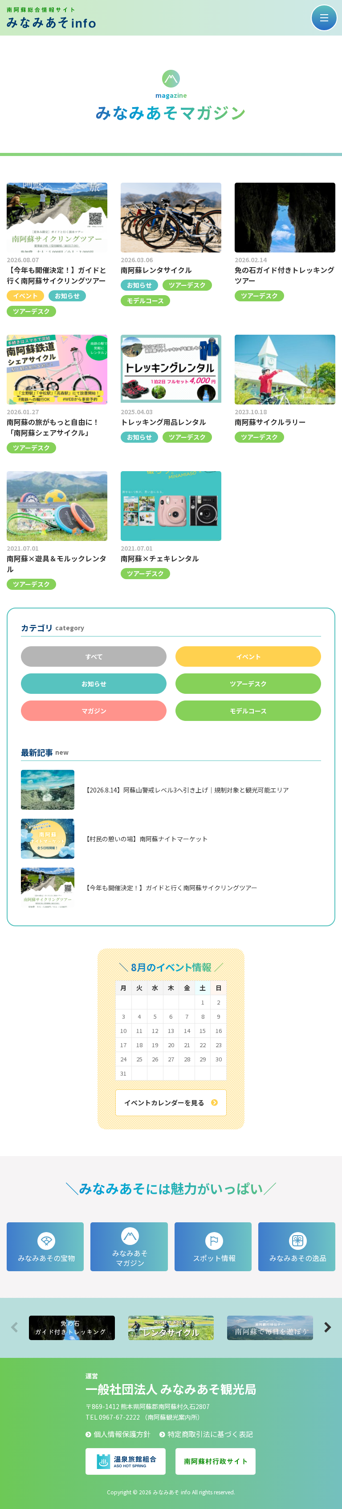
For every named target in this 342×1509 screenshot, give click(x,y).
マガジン (93, 710)
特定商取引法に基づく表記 (210, 1434)
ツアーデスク (248, 683)
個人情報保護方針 (122, 1434)
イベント (248, 656)
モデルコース (248, 710)
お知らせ (93, 683)
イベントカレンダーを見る (164, 1102)
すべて (94, 656)
